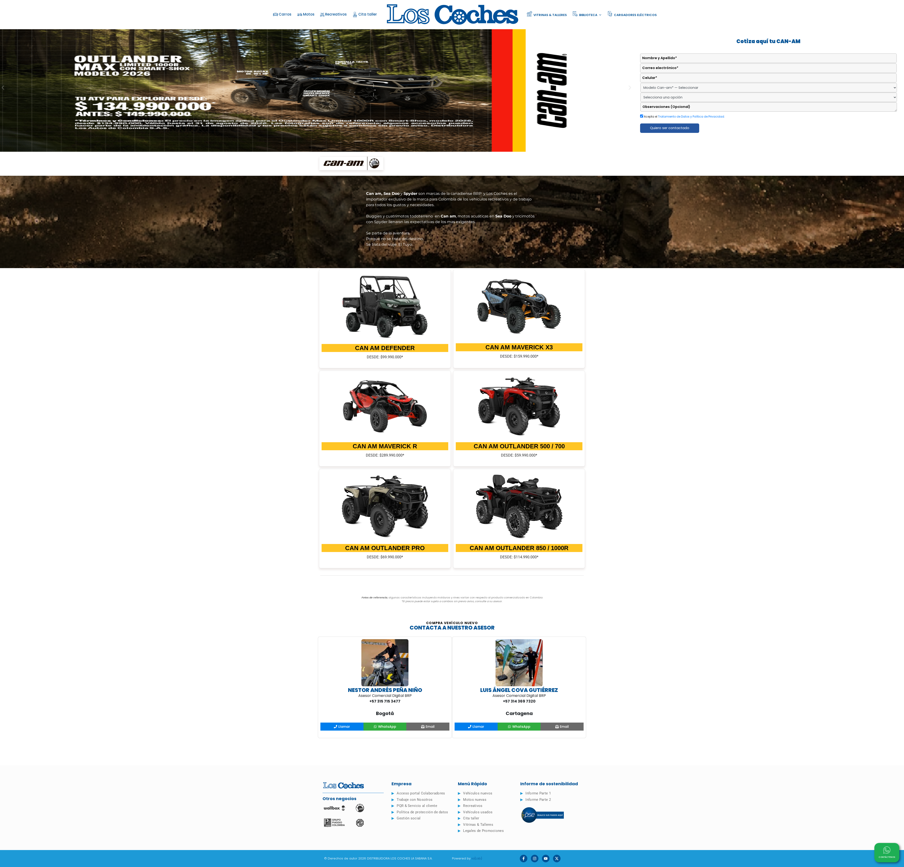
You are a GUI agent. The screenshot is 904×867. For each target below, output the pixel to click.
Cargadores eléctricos (635, 15)
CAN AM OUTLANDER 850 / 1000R (519, 548)
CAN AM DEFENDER (385, 348)
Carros (285, 14)
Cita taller (367, 14)
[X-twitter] (557, 858)
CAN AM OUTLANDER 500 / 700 (519, 446)
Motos (309, 14)
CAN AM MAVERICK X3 (519, 347)
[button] (3, 87)
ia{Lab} (477, 858)
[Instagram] (534, 858)
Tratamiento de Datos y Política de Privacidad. (691, 117)
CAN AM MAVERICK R (385, 446)
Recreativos (336, 14)
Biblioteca (587, 15)
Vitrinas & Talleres (550, 15)
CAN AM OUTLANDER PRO (385, 548)
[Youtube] (545, 858)
